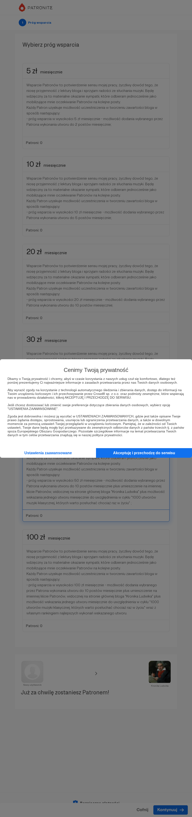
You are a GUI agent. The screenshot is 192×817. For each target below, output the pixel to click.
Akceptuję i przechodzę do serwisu (144, 453)
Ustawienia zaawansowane (48, 453)
